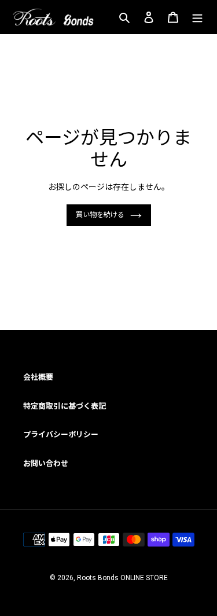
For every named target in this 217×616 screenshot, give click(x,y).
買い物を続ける (100, 215)
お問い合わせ (45, 463)
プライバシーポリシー (60, 434)
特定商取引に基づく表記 (64, 406)
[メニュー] (197, 17)
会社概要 (38, 377)
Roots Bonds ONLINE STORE (122, 578)
